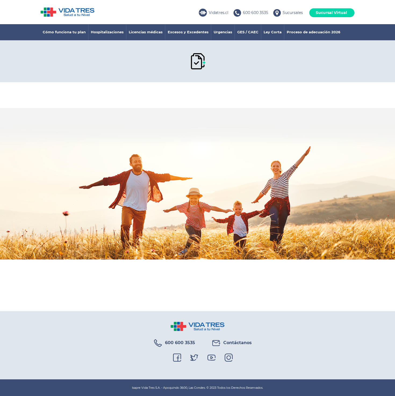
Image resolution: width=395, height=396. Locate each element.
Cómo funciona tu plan (64, 32)
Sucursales (293, 12)
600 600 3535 (255, 12)
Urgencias (223, 32)
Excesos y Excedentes (188, 32)
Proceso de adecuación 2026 (313, 32)
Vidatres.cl (218, 12)
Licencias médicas (146, 32)
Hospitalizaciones (107, 32)
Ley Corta (273, 32)
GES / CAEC (247, 32)
